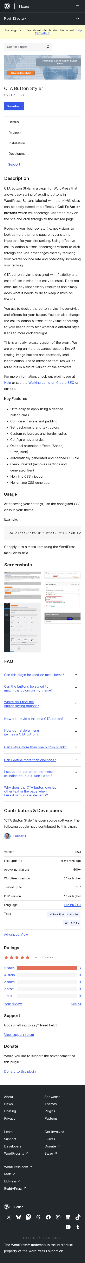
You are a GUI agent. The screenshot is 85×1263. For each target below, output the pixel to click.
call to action (56, 914)
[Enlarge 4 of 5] (75, 587)
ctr (66, 922)
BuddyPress (15, 1189)
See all (76, 1004)
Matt (10, 1174)
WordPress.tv (16, 1153)
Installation (16, 143)
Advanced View (16, 934)
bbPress (12, 1181)
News (8, 1104)
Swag (51, 1153)
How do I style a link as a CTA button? (33, 719)
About (8, 1097)
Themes (51, 1104)
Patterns (51, 1118)
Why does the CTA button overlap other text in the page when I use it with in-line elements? (30, 791)
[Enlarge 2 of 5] (35, 608)
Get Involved (54, 1132)
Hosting (10, 1111)
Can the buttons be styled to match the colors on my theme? (28, 688)
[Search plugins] (48, 47)
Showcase (52, 1097)
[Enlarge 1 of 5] (35, 577)
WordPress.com (18, 1167)
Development (18, 154)
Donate (52, 1146)
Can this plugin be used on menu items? (34, 675)
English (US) (72, 905)
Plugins (50, 1111)
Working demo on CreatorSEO (51, 383)
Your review (13, 1004)
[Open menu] (78, 6)
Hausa (18, 1207)
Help (7, 383)
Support (14, 164)
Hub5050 (16, 95)
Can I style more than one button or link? (35, 747)
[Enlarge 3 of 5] (75, 577)
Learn (8, 1132)
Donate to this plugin (20, 1071)
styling (75, 922)
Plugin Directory (15, 18)
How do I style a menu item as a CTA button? (21, 732)
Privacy (9, 1118)
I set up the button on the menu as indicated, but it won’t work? (28, 774)
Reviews (14, 133)
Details (13, 122)
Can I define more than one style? (30, 760)
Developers (12, 1146)
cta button (73, 914)
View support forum (19, 1035)
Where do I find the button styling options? (21, 704)
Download (14, 106)
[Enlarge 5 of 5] (75, 618)
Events (50, 1139)
